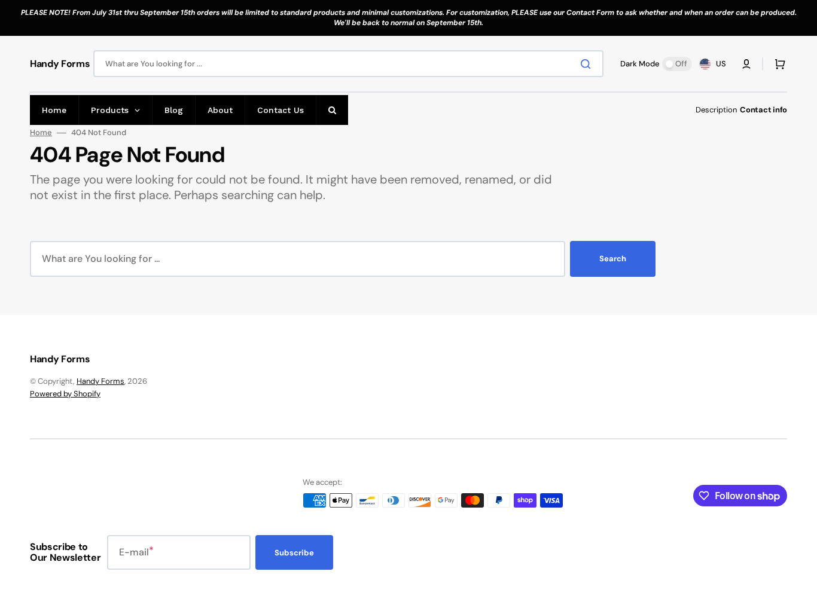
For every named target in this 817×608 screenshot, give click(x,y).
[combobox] (348, 63)
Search (612, 258)
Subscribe (294, 553)
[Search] (587, 64)
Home (41, 133)
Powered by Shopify (65, 394)
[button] (746, 64)
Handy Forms (100, 381)
